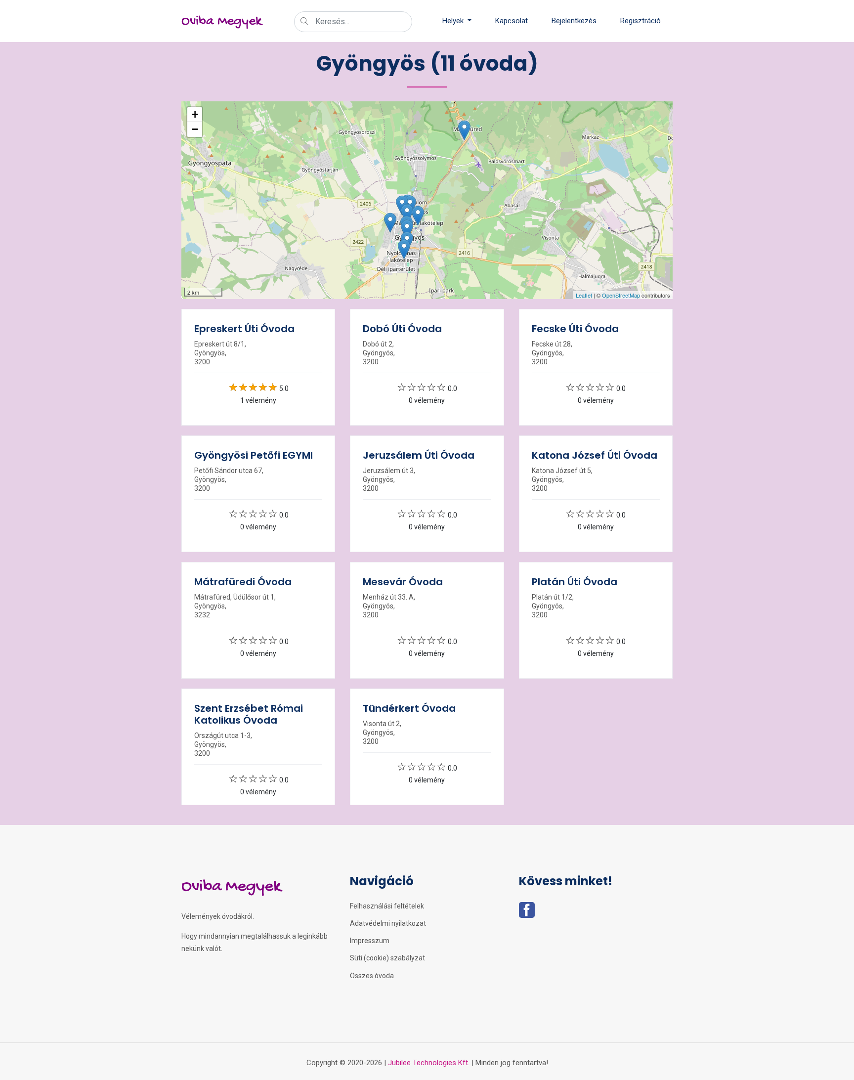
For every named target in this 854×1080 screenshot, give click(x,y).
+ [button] (195, 114)
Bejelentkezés (574, 20)
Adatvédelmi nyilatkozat (388, 923)
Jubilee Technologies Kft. (429, 1062)
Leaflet (584, 295)
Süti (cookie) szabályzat (387, 958)
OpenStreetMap (621, 295)
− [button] (195, 129)
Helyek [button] (454, 20)
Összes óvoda (372, 976)
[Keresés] (304, 22)
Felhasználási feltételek (387, 906)
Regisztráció (640, 20)
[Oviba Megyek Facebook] (527, 913)
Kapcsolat (511, 20)
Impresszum (369, 941)
